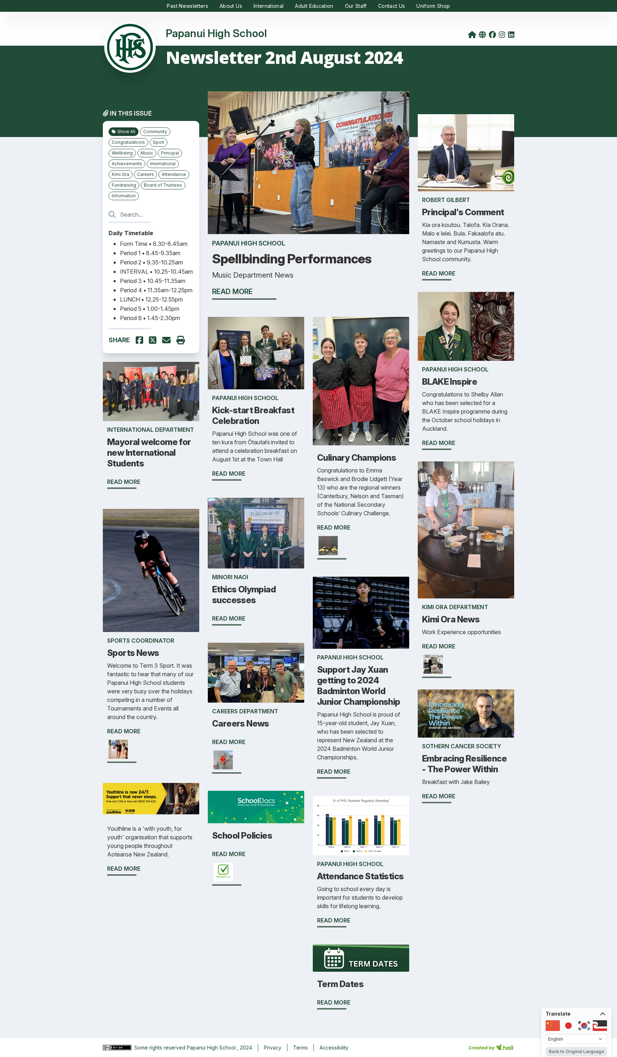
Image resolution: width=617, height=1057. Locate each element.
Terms (300, 1048)
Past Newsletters (187, 6)
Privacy (272, 1048)
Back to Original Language (576, 1051)
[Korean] (584, 1025)
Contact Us (391, 6)
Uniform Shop (433, 6)
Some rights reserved (160, 1048)
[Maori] (600, 1025)
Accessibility (334, 1048)
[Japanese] (568, 1025)
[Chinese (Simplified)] (553, 1025)
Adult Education (314, 6)
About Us (231, 6)
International (269, 6)
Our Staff (356, 6)
